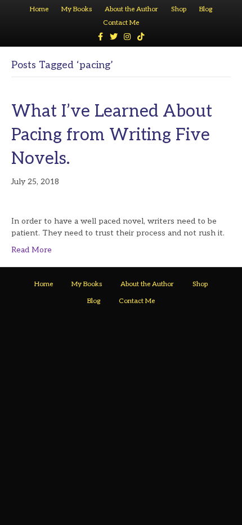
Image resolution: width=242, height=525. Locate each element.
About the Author (131, 9)
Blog (205, 9)
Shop (178, 9)
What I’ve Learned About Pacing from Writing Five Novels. (111, 135)
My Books (76, 9)
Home (39, 9)
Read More (31, 250)
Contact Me (121, 23)
